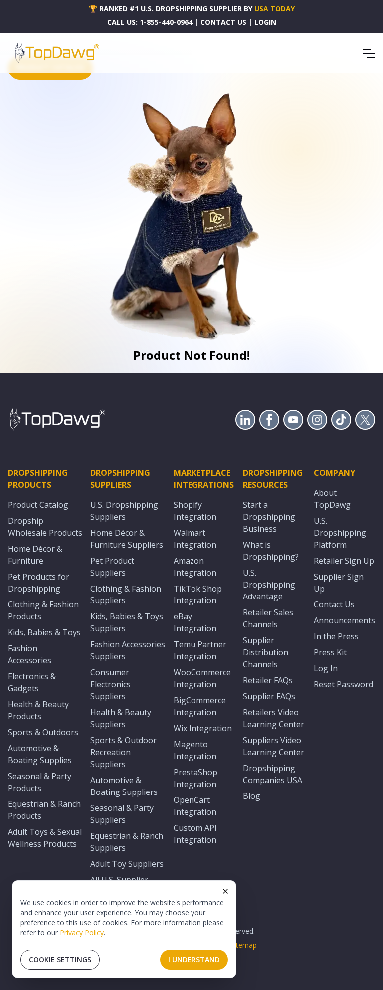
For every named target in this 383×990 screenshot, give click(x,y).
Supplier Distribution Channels (265, 652)
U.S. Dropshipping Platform (340, 532)
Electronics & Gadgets (32, 682)
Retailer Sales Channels (268, 618)
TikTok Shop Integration (198, 594)
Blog (251, 796)
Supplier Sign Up (339, 582)
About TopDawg (332, 498)
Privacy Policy (82, 932)
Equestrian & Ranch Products (44, 809)
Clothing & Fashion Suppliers (125, 594)
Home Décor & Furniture (35, 554)
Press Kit (330, 652)
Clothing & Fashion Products (43, 610)
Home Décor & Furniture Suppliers (126, 538)
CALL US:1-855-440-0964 (149, 22)
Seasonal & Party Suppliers (122, 813)
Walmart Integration (195, 538)
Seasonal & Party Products (39, 782)
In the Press (336, 636)
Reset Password (343, 684)
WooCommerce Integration (202, 678)
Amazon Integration (195, 566)
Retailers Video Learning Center (273, 718)
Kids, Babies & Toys (44, 632)
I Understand (194, 959)
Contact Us (334, 604)
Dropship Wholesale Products (45, 526)
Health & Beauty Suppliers (120, 718)
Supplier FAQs (269, 696)
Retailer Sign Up (344, 560)
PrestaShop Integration (195, 778)
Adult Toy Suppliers (127, 863)
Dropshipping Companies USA (272, 774)
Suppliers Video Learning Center (273, 746)
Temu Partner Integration (200, 650)
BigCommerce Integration (200, 706)
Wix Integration (203, 728)
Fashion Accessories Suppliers (127, 650)
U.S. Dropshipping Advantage (269, 584)
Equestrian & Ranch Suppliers (126, 841)
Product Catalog (38, 504)
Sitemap (243, 945)
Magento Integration (195, 750)
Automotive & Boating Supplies (40, 754)
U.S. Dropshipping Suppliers (124, 510)
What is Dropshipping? (271, 550)
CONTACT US (223, 22)
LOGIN (265, 22)
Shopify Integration (195, 510)
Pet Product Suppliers (112, 566)
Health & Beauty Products (38, 710)
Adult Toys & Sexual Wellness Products (45, 837)
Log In (326, 668)
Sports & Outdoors (43, 732)
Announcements (344, 620)
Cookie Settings (60, 959)
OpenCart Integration (195, 805)
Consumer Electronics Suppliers (110, 684)
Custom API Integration (195, 833)
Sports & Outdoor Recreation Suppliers (123, 752)
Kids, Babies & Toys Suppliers (126, 622)
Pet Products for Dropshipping (38, 582)
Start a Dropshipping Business (269, 516)
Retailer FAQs (268, 680)
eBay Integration (195, 622)
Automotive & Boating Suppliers (124, 786)
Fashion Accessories (29, 654)
